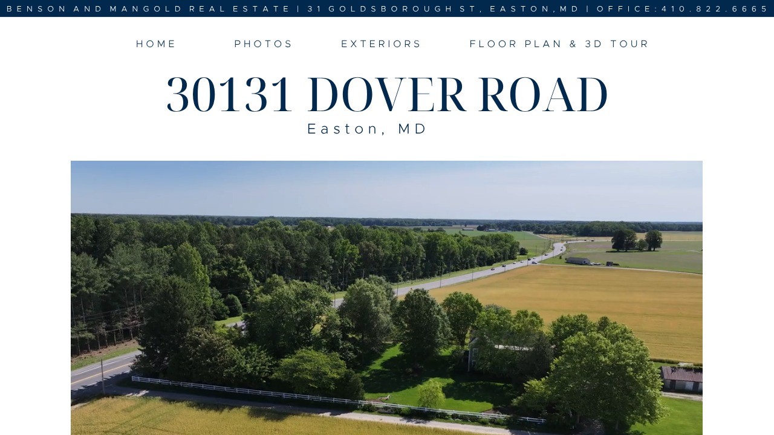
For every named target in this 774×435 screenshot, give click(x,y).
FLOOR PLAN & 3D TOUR (560, 44)
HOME (157, 44)
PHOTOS (264, 44)
